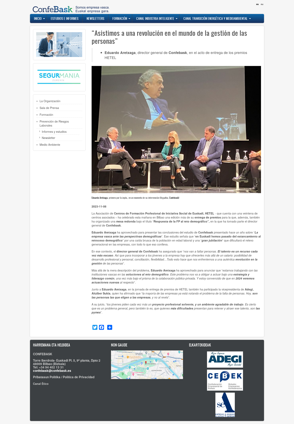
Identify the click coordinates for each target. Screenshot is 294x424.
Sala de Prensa (49, 108)
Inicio (38, 18)
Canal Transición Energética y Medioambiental (215, 18)
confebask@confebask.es (52, 370)
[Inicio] (70, 7)
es (257, 4)
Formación (119, 18)
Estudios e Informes (64, 18)
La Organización (50, 101)
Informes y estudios (54, 132)
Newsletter (48, 138)
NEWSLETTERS (95, 18)
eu (262, 4)
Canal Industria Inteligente (155, 18)
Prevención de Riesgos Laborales (54, 123)
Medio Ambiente (50, 145)
